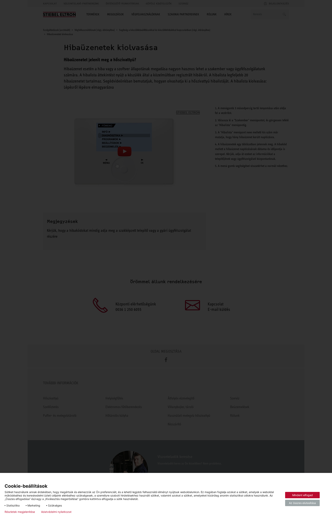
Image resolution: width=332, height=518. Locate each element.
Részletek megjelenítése (20, 511)
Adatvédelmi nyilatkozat (56, 511)
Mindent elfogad (302, 495)
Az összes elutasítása (302, 503)
